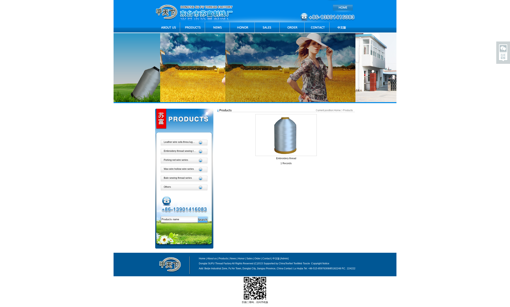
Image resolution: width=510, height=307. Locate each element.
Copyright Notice (320, 263)
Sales (249, 258)
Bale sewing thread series (178, 178)
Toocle (306, 263)
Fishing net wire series (176, 160)
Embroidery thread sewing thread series (185, 151)
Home (202, 258)
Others (167, 187)
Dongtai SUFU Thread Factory (215, 263)
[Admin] (284, 258)
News (233, 258)
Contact (266, 258)
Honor (241, 258)
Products (223, 258)
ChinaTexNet (286, 263)
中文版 (276, 258)
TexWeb (297, 263)
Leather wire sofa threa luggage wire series (187, 142)
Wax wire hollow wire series (179, 169)
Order (257, 258)
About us (212, 258)
